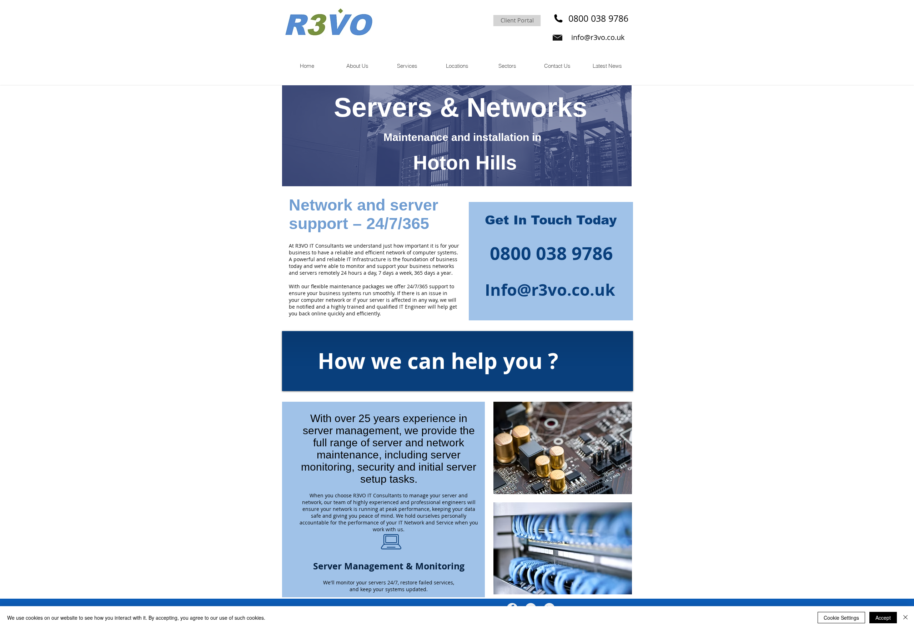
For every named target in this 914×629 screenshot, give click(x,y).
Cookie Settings (841, 617)
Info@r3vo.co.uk (550, 290)
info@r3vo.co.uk (598, 37)
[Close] (905, 617)
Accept (883, 617)
